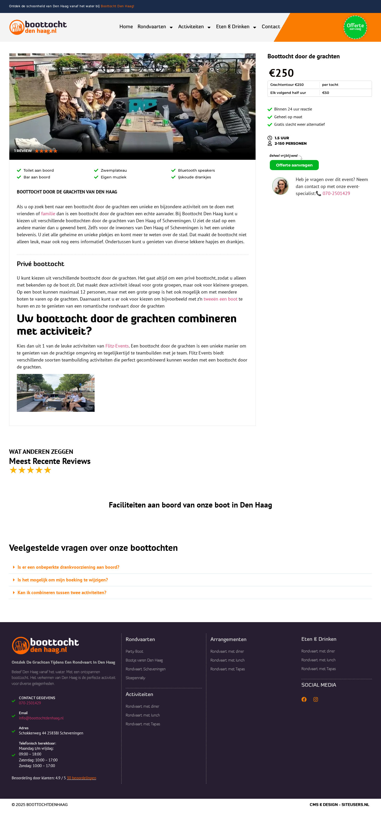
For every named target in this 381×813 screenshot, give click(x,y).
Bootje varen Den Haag (144, 661)
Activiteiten (191, 27)
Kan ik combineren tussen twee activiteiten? (62, 592)
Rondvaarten (152, 27)
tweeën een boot (220, 299)
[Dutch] (316, 27)
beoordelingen (81, 777)
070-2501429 (336, 193)
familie (48, 214)
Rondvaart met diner (142, 707)
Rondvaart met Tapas (143, 724)
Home (126, 27)
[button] (190, 567)
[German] (329, 27)
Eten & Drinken (233, 27)
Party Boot (134, 652)
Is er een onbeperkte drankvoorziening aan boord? (68, 567)
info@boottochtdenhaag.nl (41, 717)
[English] (323, 27)
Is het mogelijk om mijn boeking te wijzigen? (63, 580)
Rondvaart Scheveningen (146, 669)
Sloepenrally (135, 678)
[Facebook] (304, 699)
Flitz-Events (117, 346)
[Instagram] (315, 699)
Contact (271, 27)
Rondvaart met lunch (143, 716)
